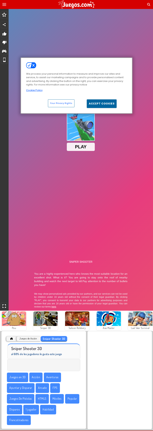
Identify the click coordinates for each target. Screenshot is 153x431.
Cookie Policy (34, 90)
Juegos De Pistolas (20, 398)
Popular (72, 398)
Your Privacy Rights (61, 103)
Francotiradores (18, 420)
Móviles (56, 398)
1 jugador (31, 409)
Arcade (42, 388)
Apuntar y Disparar (20, 388)
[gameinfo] (4, 51)
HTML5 (42, 398)
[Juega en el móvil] (4, 60)
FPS (55, 388)
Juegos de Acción (28, 338)
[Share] (4, 24)
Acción (36, 377)
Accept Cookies (102, 103)
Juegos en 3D (17, 377)
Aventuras (52, 377)
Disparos (14, 409)
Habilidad (48, 409)
